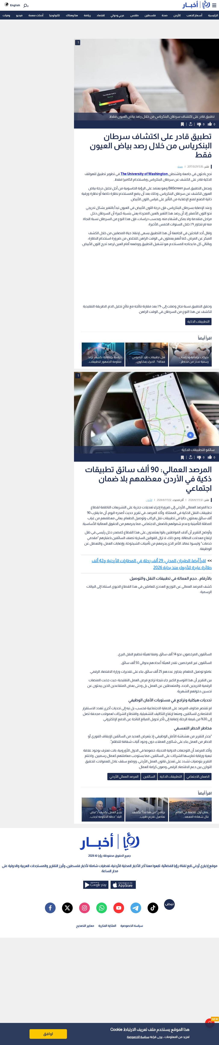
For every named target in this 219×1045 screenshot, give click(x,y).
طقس (134, 15)
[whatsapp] (101, 908)
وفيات (6, 15)
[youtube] (118, 908)
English (15, 5)
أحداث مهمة (35, 15)
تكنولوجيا (54, 15)
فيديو (19, 15)
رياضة (87, 15)
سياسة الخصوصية (138, 1037)
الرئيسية (213, 15)
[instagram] (84, 908)
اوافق (48, 1034)
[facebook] (50, 908)
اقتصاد (101, 15)
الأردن (177, 15)
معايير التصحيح (85, 925)
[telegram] (135, 908)
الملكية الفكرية (107, 925)
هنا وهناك (72, 15)
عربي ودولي (117, 15)
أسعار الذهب (194, 15)
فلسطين (150, 15)
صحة (164, 15)
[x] (67, 908)
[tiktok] (153, 908)
